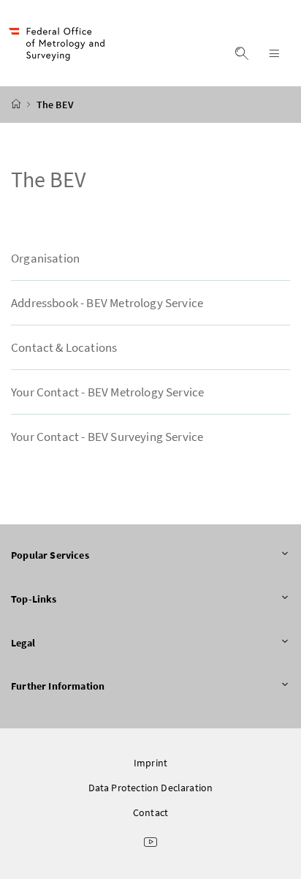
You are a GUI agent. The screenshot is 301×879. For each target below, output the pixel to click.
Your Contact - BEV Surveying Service (107, 437)
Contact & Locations (64, 347)
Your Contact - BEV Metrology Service (107, 392)
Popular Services (50, 555)
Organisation (45, 258)
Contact (150, 812)
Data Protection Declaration (150, 787)
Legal (23, 642)
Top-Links (34, 599)
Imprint (150, 762)
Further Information (57, 686)
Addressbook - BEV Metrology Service (107, 303)
